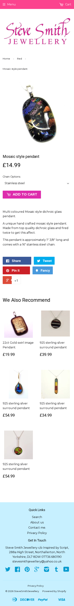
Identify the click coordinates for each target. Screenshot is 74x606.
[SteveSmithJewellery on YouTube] (66, 570)
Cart (67, 4)
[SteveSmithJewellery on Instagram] (46, 570)
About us (37, 522)
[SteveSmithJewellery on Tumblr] (56, 570)
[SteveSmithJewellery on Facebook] (17, 570)
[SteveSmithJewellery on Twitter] (7, 570)
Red (19, 58)
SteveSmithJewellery (26, 591)
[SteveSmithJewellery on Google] (37, 570)
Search (37, 517)
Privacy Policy (37, 533)
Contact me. (37, 527)
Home (6, 58)
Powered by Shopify (54, 591)
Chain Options (11, 176)
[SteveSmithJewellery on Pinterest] (27, 570)
